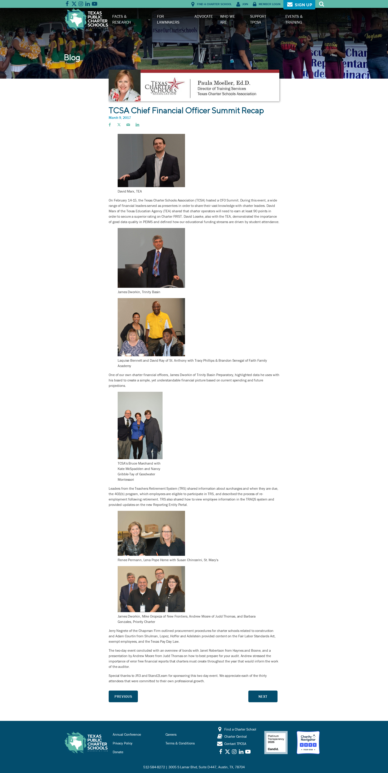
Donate (118, 752)
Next (262, 696)
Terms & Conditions (180, 743)
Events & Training (294, 19)
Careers (170, 734)
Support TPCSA (258, 19)
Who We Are (227, 19)
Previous (123, 696)
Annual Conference (127, 734)
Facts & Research (121, 19)
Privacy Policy (123, 743)
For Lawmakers (168, 19)
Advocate (203, 16)
